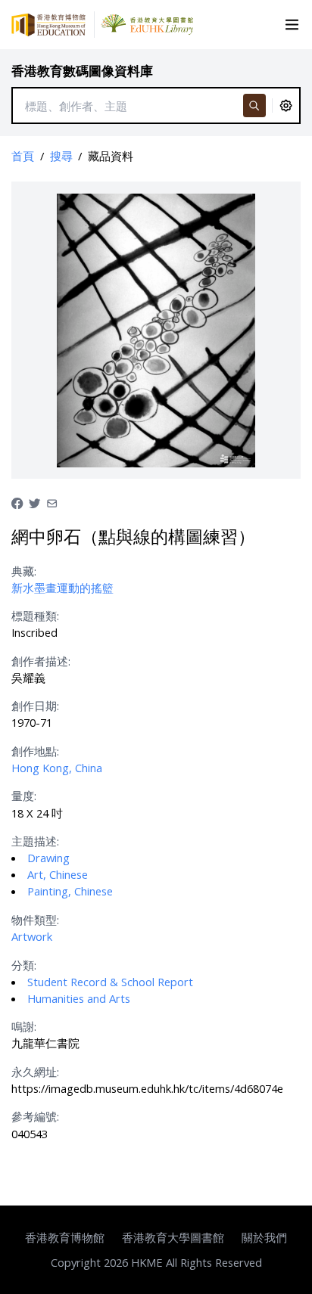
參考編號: (35, 1116)
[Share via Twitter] (34, 501)
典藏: (23, 571)
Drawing (48, 857)
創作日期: (35, 705)
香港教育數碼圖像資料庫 (82, 70)
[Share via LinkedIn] (52, 501)
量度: (23, 795)
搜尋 (61, 155)
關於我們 (264, 1237)
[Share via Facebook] (17, 501)
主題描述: (35, 841)
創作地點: (35, 751)
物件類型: (35, 919)
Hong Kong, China (56, 767)
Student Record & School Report (110, 981)
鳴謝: (23, 1026)
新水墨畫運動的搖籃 (62, 587)
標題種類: (35, 615)
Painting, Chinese (70, 890)
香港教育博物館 (65, 1237)
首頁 (22, 155)
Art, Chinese (57, 874)
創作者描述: (40, 661)
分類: (23, 965)
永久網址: (35, 1071)
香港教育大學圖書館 (173, 1237)
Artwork (31, 936)
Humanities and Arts (78, 998)
